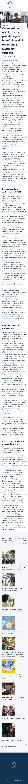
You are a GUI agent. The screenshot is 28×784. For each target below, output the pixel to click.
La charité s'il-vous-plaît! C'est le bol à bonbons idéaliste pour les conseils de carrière (12, 676)
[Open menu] (25, 5)
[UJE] (10, 4)
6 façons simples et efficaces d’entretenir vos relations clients (20, 539)
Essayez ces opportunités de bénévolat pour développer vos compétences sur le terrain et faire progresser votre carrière (13, 654)
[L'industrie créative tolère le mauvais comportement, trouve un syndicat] (14, 730)
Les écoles (5, 25)
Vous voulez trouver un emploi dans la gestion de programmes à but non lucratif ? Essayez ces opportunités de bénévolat (14, 611)
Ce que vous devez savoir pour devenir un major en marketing (7, 539)
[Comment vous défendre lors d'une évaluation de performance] (14, 579)
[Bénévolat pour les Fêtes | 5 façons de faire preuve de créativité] (14, 623)
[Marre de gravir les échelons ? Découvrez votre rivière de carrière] (14, 688)
